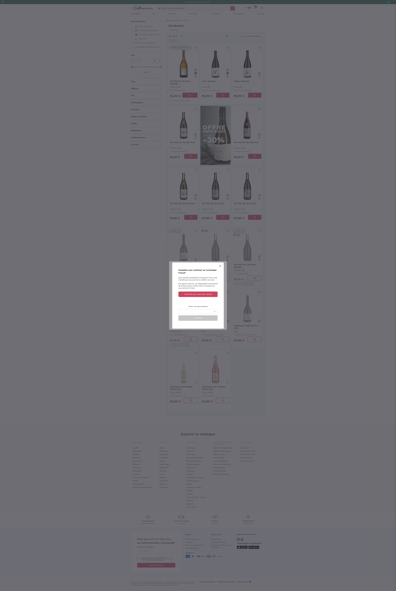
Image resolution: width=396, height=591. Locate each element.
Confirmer (198, 318)
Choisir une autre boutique (198, 306)
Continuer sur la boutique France (198, 294)
